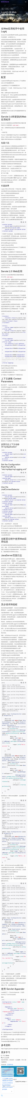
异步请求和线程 (6, 1085)
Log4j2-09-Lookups (20, 1081)
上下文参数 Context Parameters (7, 1078)
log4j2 (12, 8)
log (2, 8)
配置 (3, 1072)
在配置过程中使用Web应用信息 (7, 1080)
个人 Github (6, 1055)
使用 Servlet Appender (7, 1087)
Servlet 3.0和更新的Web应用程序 (7, 1074)
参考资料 (4, 1089)
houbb (8, 18)
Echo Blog (5, 2)
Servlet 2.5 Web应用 (7, 1076)
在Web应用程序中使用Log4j (7, 1070)
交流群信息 (10, 1064)
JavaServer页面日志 (7, 1083)
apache (6, 8)
